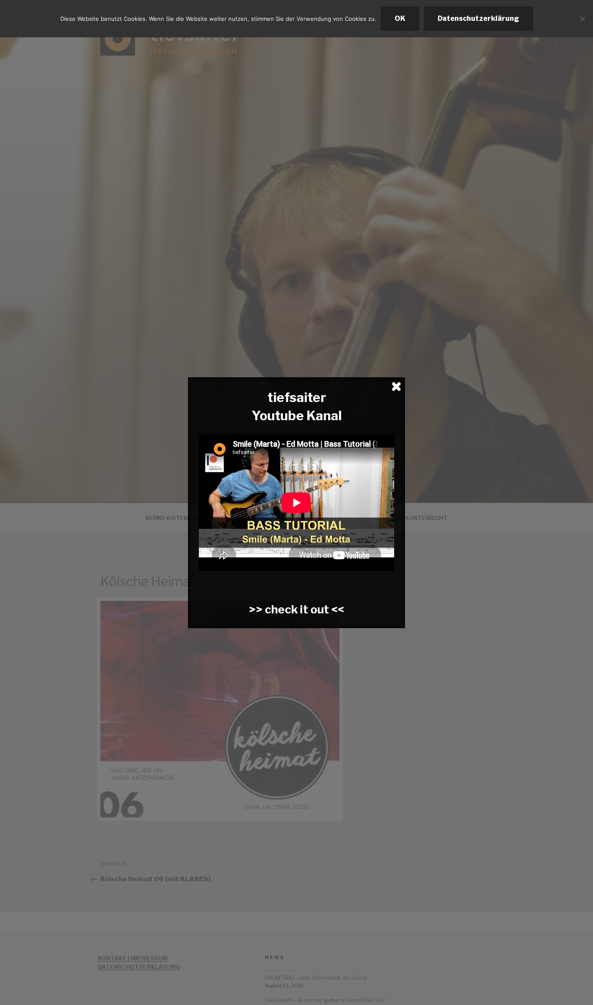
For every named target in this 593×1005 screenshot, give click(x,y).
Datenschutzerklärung (478, 18)
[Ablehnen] (582, 18)
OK (400, 18)
